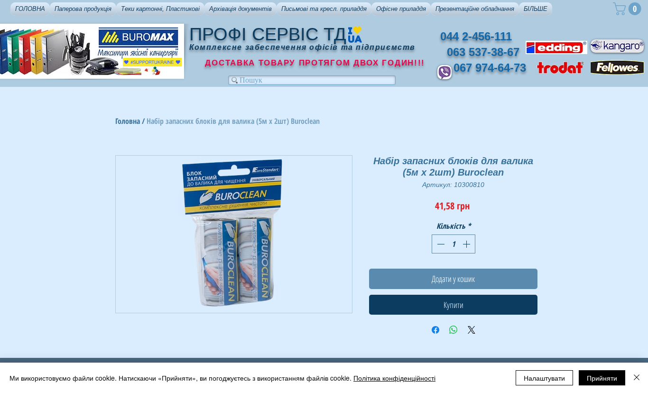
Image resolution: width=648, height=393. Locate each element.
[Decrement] (439, 244)
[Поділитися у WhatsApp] (453, 330)
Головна (127, 121)
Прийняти (602, 378)
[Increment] (467, 244)
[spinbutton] (453, 244)
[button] (83, 9)
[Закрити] (636, 377)
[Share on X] (471, 330)
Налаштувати (544, 378)
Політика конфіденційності (394, 378)
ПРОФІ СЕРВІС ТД (267, 34)
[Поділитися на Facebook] (435, 330)
